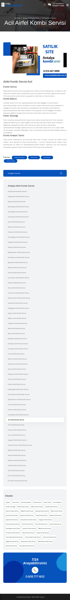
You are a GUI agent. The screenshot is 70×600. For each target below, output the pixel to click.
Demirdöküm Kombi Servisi (29, 520)
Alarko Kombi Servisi (37, 506)
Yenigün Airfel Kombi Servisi (17, 323)
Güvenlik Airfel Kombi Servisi (18, 303)
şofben (8, 502)
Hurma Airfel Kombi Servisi (17, 273)
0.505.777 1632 (35, 576)
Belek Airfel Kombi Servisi (16, 227)
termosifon (15, 502)
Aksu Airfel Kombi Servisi (16, 333)
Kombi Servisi (37, 502)
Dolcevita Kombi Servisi (13, 524)
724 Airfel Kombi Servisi (16, 425)
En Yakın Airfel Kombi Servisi (17, 481)
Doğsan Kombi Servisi (45, 520)
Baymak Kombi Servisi (42, 511)
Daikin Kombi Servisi (56, 515)
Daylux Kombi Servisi (12, 520)
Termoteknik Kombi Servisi (33, 537)
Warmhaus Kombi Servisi (45, 541)
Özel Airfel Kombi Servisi (16, 470)
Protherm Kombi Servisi (13, 533)
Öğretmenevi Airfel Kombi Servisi (19, 399)
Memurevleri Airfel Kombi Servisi (19, 298)
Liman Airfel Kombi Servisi (17, 384)
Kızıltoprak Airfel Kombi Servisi (18, 217)
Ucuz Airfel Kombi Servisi (16, 435)
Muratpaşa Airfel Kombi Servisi (18, 207)
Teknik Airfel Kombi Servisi (17, 465)
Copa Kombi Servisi (41, 515)
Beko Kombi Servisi (56, 511)
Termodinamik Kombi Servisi (14, 537)
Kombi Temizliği (11, 161)
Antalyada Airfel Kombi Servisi (18, 415)
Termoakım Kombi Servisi (26, 546)
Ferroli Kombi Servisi (41, 524)
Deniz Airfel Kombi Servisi (16, 288)
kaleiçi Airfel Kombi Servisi (17, 247)
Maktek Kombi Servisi (44, 528)
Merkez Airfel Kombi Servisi (17, 460)
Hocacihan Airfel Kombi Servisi (18, 278)
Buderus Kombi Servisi (26, 515)
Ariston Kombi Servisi (12, 511)
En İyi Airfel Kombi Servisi (16, 476)
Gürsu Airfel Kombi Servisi (17, 369)
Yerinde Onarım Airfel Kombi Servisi (20, 445)
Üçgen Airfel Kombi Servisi (17, 313)
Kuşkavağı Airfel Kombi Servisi (18, 389)
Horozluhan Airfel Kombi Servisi (18, 394)
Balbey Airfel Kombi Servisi (17, 318)
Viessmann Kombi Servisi (28, 541)
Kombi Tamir (34, 157)
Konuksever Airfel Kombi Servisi (18, 257)
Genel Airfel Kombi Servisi (17, 455)
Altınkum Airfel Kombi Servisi (18, 364)
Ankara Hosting (49, 597)
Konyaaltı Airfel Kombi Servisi (18, 349)
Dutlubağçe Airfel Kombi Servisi (19, 237)
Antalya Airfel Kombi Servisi (31, 18)
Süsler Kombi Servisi (43, 533)
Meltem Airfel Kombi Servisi (17, 268)
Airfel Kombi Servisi (19, 157)
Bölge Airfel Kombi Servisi (16, 450)
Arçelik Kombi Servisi (51, 506)
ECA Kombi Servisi (27, 524)
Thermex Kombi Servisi (50, 537)
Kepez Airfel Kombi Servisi (17, 202)
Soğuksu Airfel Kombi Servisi (17, 242)
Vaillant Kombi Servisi (12, 541)
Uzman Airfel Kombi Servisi (17, 430)
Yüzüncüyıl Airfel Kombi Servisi (18, 293)
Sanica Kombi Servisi (28, 533)
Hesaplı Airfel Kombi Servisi (17, 440)
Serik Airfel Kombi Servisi (16, 222)
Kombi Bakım (47, 157)
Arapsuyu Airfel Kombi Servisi (18, 374)
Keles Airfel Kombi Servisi (16, 328)
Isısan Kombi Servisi (55, 524)
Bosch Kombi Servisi (12, 515)
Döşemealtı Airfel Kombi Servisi (18, 196)
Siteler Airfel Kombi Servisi (17, 410)
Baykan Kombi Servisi (27, 511)
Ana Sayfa (17, 18)
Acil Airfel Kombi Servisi (16, 420)
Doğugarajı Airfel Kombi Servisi (18, 308)
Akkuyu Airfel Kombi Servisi (17, 359)
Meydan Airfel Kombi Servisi (17, 339)
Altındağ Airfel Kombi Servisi (17, 212)
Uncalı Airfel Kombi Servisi (17, 405)
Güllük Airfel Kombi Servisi (17, 283)
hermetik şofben (26, 502)
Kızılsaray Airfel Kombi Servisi (18, 344)
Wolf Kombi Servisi (11, 546)
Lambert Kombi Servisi (29, 528)
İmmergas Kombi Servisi (13, 528)
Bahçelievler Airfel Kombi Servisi (19, 252)
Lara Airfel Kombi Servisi (16, 354)
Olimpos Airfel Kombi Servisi (17, 232)
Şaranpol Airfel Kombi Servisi (18, 262)
